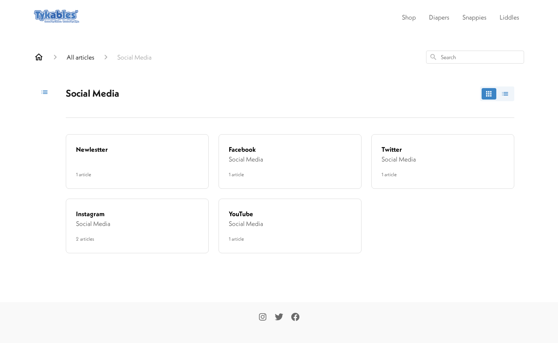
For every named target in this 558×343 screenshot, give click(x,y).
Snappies (474, 17)
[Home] (39, 57)
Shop (409, 17)
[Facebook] (295, 317)
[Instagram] (263, 317)
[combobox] (475, 57)
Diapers (439, 17)
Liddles (509, 17)
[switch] (497, 93)
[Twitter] (279, 317)
